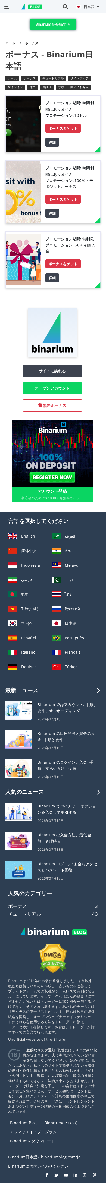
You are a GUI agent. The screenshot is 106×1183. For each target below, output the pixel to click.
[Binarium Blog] (53, 937)
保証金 (47, 87)
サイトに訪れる (52, 371)
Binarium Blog (23, 1122)
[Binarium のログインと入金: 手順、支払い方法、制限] (18, 767)
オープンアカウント (52, 388)
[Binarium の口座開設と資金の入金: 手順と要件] (18, 739)
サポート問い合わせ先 (73, 87)
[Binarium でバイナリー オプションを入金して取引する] (18, 811)
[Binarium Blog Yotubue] (63, 1176)
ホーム (10, 43)
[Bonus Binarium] (23, 123)
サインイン (15, 87)
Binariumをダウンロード (32, 1140)
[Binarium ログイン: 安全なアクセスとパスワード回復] (18, 869)
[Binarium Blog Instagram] (82, 1176)
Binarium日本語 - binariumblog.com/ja (44, 1157)
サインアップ (79, 78)
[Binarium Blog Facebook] (44, 1176)
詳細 (52, 142)
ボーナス (29, 78)
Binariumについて (61, 1122)
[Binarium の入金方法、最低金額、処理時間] (18, 840)
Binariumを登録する (53, 24)
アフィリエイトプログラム (33, 1131)
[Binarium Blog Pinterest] (91, 1176)
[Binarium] (52, 355)
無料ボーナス (54, 405)
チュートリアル (53, 78)
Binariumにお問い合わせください (38, 1166)
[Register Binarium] (52, 453)
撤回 (33, 87)
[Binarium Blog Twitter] (53, 1176)
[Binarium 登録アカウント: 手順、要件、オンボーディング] (18, 710)
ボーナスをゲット (63, 128)
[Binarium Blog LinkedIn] (72, 1176)
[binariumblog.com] (29, 7)
